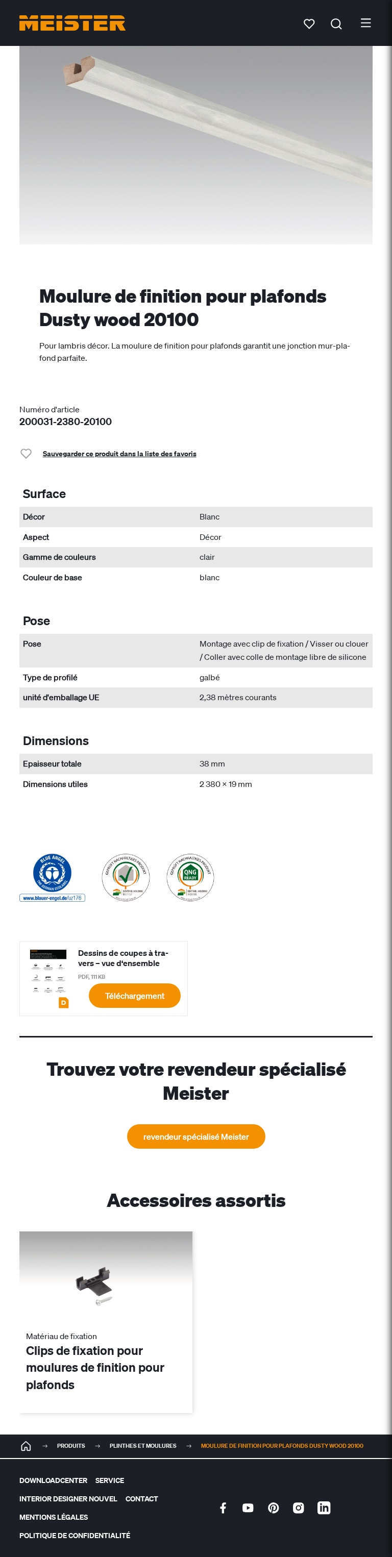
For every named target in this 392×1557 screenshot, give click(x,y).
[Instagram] (298, 1508)
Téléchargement (134, 996)
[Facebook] (223, 1508)
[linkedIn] (324, 1508)
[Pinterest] (273, 1508)
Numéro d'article (49, 409)
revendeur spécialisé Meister (196, 1136)
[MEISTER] (26, 1446)
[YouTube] (248, 1508)
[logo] (72, 23)
